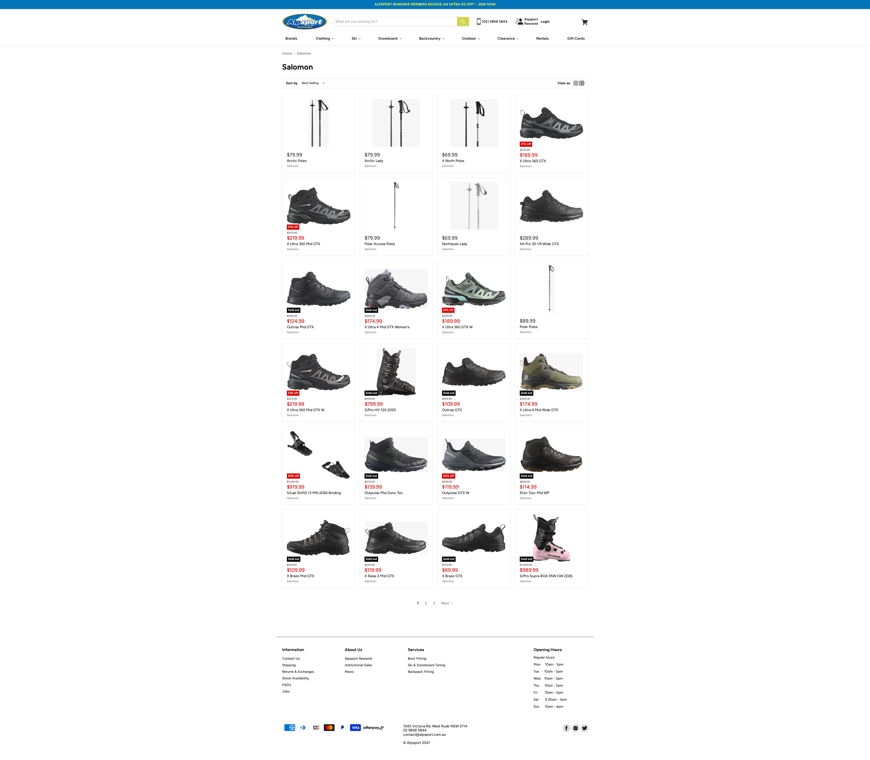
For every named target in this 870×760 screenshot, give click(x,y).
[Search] (463, 21)
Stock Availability (295, 678)
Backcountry (430, 38)
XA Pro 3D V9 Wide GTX (539, 244)
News (349, 672)
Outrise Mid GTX (300, 327)
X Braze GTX (452, 576)
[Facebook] (566, 727)
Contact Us (291, 658)
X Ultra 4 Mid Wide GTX (539, 410)
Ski (355, 38)
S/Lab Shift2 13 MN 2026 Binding (314, 493)
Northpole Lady (454, 244)
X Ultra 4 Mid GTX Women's (387, 327)
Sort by (292, 83)
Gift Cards (576, 38)
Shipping (289, 665)
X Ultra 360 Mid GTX (303, 244)
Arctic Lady (374, 161)
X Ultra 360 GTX (533, 161)
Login (545, 21)
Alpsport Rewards (358, 658)
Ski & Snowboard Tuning (426, 665)
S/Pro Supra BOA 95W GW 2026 (546, 576)
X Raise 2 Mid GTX (379, 576)
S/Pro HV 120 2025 (380, 410)
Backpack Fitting (421, 672)
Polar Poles (528, 327)
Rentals (542, 38)
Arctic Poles (297, 161)
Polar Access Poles (380, 244)
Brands (291, 38)
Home (287, 53)
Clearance (507, 38)
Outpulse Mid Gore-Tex (384, 493)
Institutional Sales (358, 665)
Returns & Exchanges (298, 672)
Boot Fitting (417, 658)
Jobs (286, 691)
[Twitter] (584, 727)
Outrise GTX (452, 410)
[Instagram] (575, 727)
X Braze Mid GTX (300, 576)
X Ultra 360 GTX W (457, 327)
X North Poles (453, 161)
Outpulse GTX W (455, 493)
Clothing (323, 38)
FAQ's (286, 685)
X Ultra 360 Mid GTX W (305, 410)
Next (445, 603)
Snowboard (388, 38)
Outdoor (469, 38)
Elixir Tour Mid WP (534, 493)
